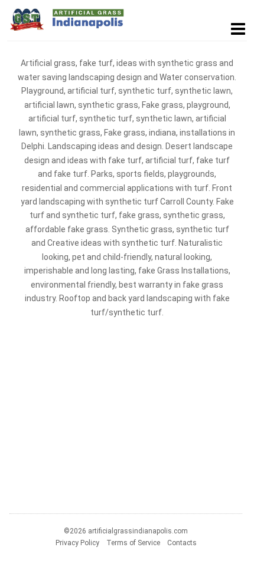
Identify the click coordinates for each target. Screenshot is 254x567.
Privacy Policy (77, 543)
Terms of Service (133, 543)
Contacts (182, 543)
